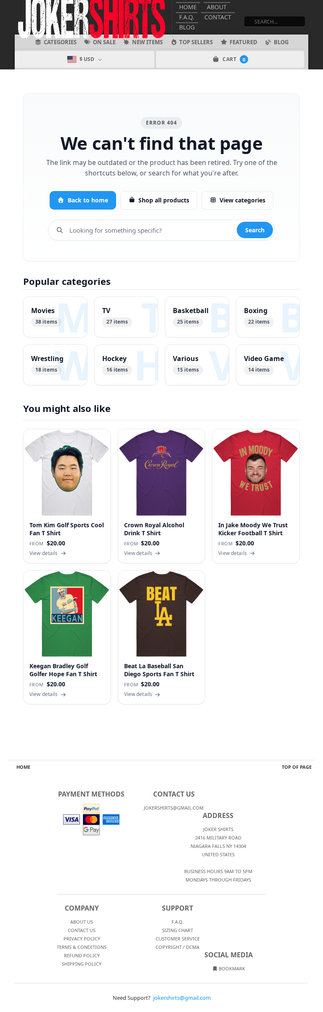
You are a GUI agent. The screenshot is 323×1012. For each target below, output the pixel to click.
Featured (243, 42)
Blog (187, 27)
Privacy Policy (82, 938)
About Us (81, 922)
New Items (147, 42)
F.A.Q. (186, 17)
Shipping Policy (81, 964)
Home (188, 7)
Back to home (88, 200)
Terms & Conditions (81, 947)
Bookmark (231, 968)
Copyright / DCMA (177, 947)
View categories (242, 200)
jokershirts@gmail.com (182, 997)
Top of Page (297, 767)
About (217, 7)
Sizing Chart (177, 930)
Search (255, 230)
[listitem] (55, 316)
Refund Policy (82, 955)
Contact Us (81, 930)
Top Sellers (196, 42)
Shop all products (163, 200)
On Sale (104, 42)
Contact (217, 17)
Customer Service (178, 938)
